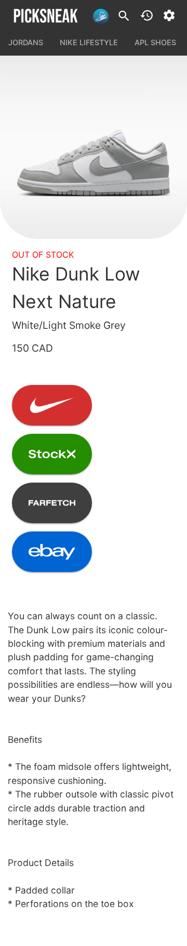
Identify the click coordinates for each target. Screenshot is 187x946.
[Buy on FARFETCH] (52, 503)
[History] (147, 15)
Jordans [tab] (25, 42)
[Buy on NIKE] (52, 405)
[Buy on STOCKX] (52, 454)
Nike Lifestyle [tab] (89, 42)
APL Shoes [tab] (155, 42)
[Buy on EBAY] (52, 551)
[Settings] (169, 15)
